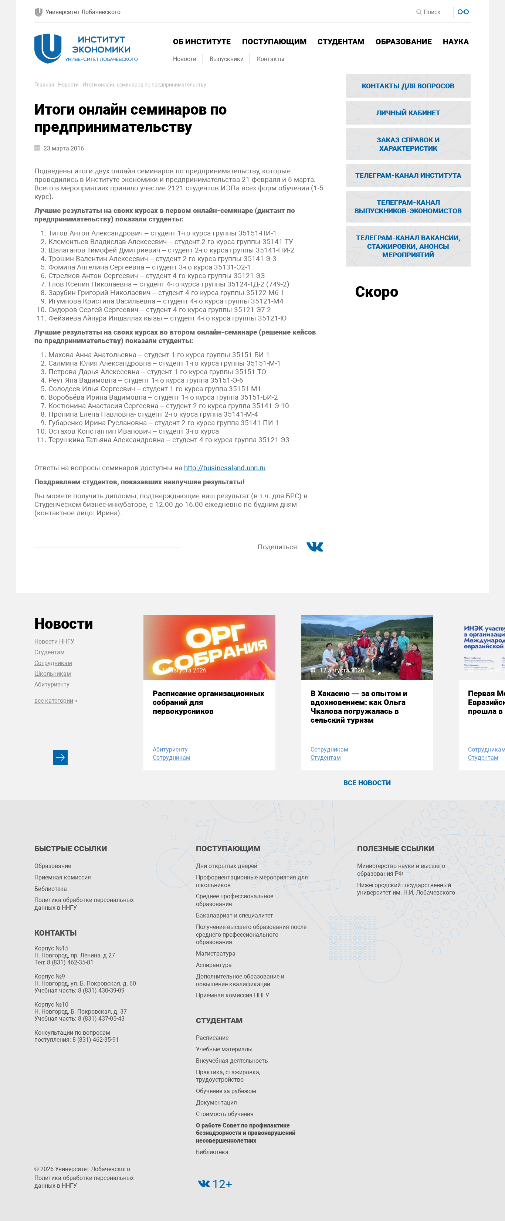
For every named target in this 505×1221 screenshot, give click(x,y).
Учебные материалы (224, 1049)
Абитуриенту (52, 684)
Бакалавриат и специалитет (234, 915)
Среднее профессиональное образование (234, 900)
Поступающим (274, 41)
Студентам (341, 41)
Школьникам (52, 673)
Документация (216, 1102)
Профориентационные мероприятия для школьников (252, 881)
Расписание (212, 1037)
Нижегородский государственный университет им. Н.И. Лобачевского (406, 889)
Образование (404, 41)
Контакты (270, 58)
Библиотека (50, 888)
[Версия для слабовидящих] (462, 11)
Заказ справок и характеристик (408, 144)
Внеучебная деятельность (232, 1060)
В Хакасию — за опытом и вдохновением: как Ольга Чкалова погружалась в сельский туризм (359, 707)
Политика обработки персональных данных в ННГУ (84, 903)
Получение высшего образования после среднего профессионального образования (251, 934)
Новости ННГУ (54, 641)
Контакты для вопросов (408, 86)
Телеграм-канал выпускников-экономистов (408, 206)
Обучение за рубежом (226, 1091)
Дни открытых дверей (226, 865)
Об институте (202, 41)
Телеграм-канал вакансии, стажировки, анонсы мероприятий (408, 246)
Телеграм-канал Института (408, 175)
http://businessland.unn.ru (224, 468)
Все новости (367, 783)
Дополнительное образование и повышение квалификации (240, 980)
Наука (456, 41)
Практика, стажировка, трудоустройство (228, 1076)
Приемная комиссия (62, 877)
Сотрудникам (53, 663)
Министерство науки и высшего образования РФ (401, 869)
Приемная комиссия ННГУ (232, 995)
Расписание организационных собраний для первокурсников (208, 702)
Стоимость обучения (225, 1113)
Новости (184, 58)
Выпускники (227, 58)
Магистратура (215, 953)
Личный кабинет (408, 113)
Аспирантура (214, 965)
